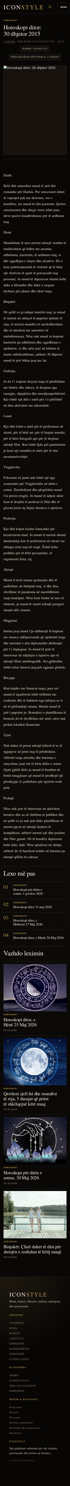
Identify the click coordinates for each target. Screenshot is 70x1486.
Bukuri (14, 1333)
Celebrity (17, 1323)
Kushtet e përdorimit (21, 1422)
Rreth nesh (15, 1407)
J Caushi (9, 41)
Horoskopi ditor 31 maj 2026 (32, 907)
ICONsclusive (19, 1359)
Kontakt (14, 1412)
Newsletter (15, 1433)
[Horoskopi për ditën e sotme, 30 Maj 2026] (35, 1140)
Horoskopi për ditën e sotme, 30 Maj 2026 (23, 1175)
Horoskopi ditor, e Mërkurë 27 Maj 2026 (28, 922)
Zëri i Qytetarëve (22, 1385)
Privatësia (15, 1417)
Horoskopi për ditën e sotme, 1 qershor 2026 (28, 891)
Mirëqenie (16, 1343)
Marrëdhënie (19, 1348)
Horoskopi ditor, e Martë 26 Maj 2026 (38, 937)
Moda (13, 1328)
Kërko (13, 1375)
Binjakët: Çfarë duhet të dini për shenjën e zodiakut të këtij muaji (32, 1249)
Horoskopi (16, 1354)
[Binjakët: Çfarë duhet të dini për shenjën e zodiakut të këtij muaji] (35, 1214)
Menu (63, 7)
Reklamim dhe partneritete (24, 1428)
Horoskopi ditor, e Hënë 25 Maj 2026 (20, 1022)
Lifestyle (16, 1338)
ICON (24, 7)
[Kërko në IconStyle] (50, 7)
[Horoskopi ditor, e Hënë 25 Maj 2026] (35, 987)
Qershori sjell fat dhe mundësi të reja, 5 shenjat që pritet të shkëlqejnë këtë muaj (30, 1098)
